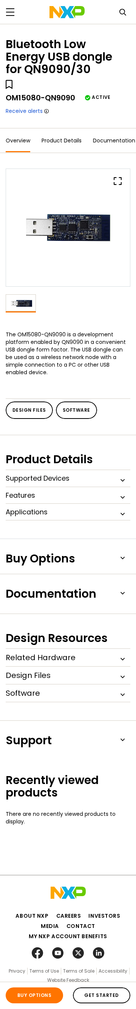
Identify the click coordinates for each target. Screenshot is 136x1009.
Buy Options (34, 995)
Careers (68, 916)
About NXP (31, 916)
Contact (80, 926)
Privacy (17, 971)
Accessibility (113, 971)
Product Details (62, 140)
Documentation (114, 140)
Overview (18, 140)
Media (50, 926)
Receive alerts (24, 111)
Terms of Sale (78, 971)
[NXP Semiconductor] (67, 12)
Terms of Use (44, 971)
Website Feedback (68, 980)
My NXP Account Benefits (68, 936)
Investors (104, 916)
